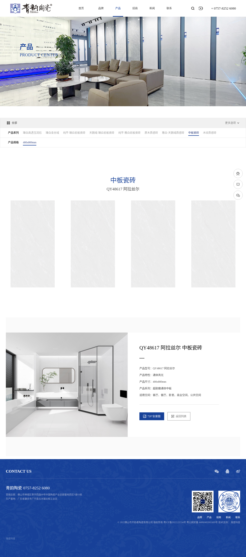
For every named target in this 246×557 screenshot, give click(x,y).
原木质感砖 (151, 132)
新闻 (152, 8)
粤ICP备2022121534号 (175, 522)
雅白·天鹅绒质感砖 (173, 132)
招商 (135, 8)
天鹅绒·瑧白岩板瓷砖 (101, 132)
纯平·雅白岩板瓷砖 (129, 132)
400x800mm (29, 142)
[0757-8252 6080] (238, 174)
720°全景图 (153, 416)
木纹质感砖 (209, 132)
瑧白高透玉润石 (32, 132)
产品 (118, 8)
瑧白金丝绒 (52, 132)
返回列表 (181, 416)
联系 (169, 8)
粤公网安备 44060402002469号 (202, 522)
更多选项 (230, 122)
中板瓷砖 (193, 132)
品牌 (101, 8)
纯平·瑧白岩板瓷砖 (74, 132)
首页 (81, 8)
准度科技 (235, 522)
